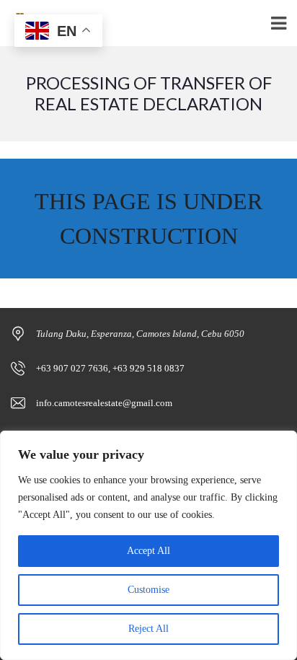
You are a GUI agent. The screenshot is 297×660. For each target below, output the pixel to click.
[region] (148, 545)
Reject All (148, 628)
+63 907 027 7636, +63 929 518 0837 (110, 368)
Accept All (148, 550)
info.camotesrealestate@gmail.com (104, 402)
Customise (148, 589)
